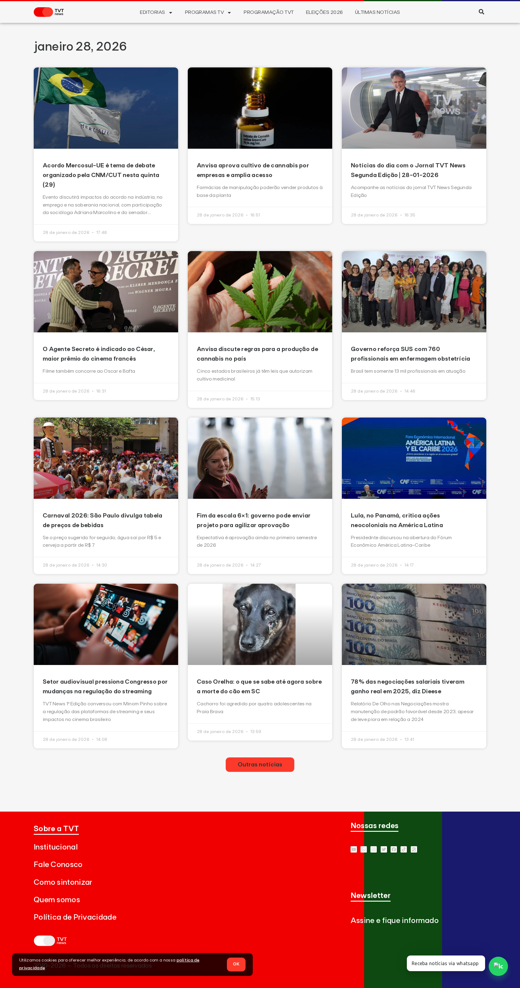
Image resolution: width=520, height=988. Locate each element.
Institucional (56, 847)
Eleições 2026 (324, 12)
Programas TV (204, 12)
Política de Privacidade (75, 917)
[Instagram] (373, 849)
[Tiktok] (404, 849)
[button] (481, 12)
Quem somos (57, 900)
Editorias (152, 12)
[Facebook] (394, 849)
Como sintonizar (63, 882)
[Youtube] (354, 849)
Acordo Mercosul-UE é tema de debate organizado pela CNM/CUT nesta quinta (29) (101, 175)
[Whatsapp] (364, 849)
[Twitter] (384, 849)
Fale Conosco (58, 864)
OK (236, 964)
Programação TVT (269, 12)
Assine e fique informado (395, 920)
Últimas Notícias (377, 12)
